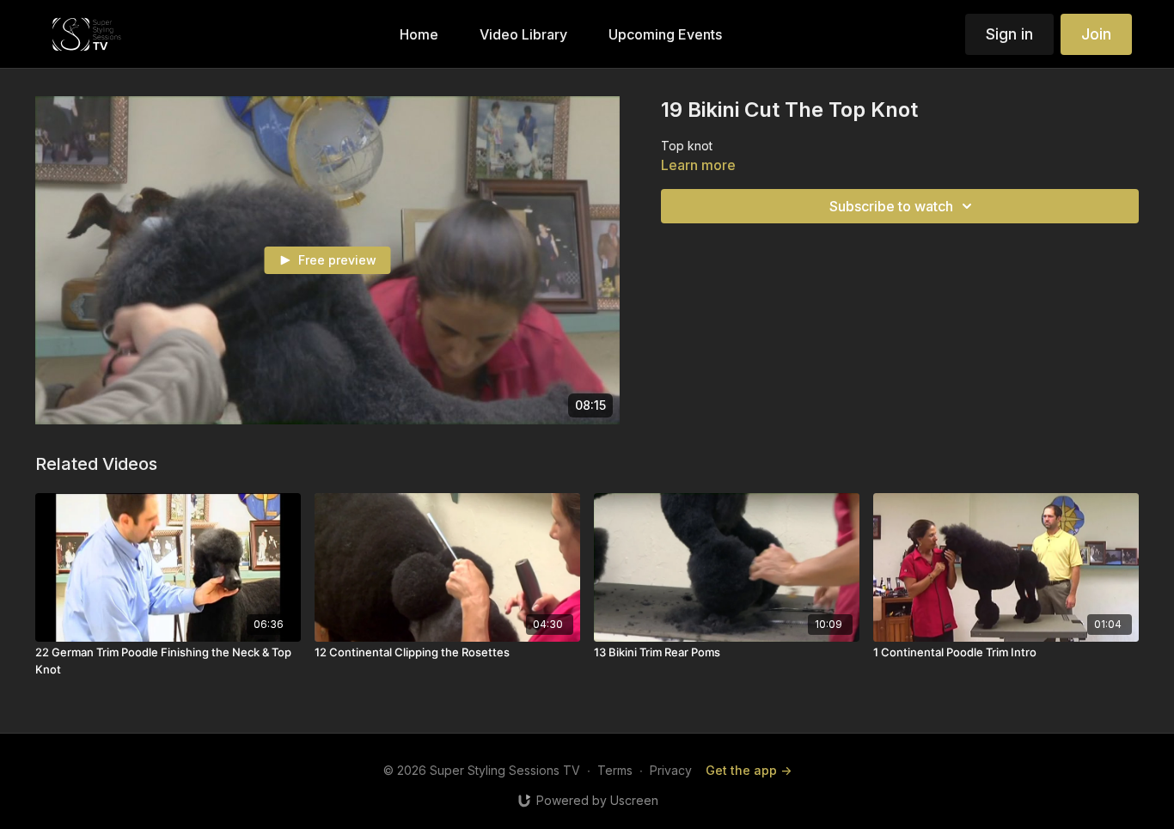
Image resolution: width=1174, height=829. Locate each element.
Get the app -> (749, 770)
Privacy (671, 770)
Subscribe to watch (891, 206)
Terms (615, 770)
